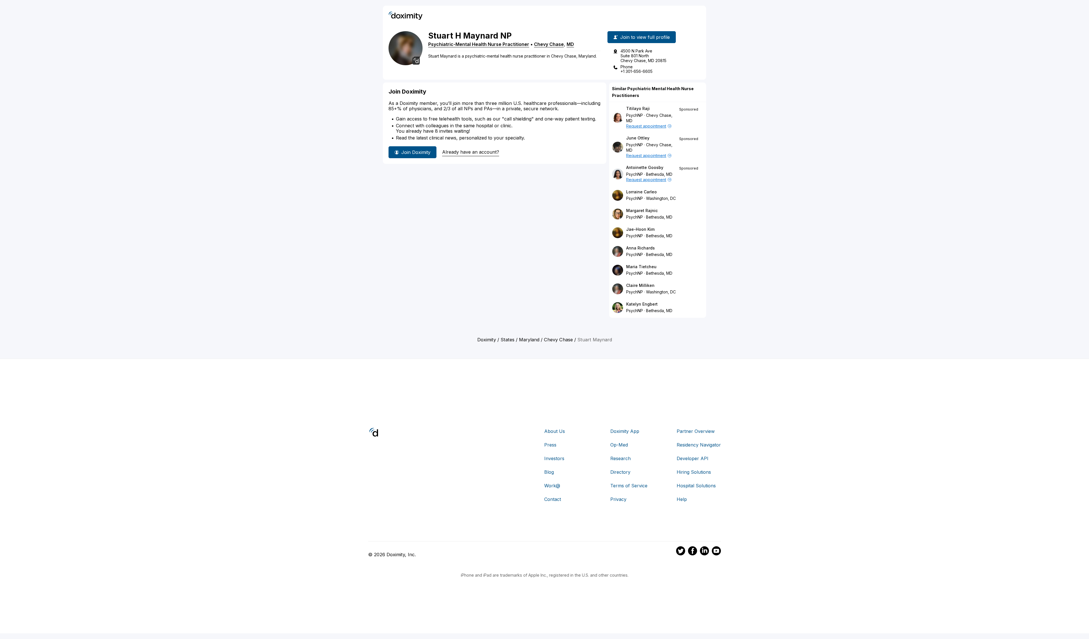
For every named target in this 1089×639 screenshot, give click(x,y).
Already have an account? (470, 152)
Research (620, 458)
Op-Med (619, 445)
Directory (620, 472)
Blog (549, 472)
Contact (552, 499)
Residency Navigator (699, 445)
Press (550, 445)
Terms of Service (628, 485)
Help (682, 499)
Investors (554, 458)
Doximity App (624, 431)
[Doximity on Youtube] (716, 552)
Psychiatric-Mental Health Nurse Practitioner (478, 44)
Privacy (618, 499)
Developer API (692, 458)
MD (570, 44)
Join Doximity (415, 152)
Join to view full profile (645, 37)
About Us (554, 431)
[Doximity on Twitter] (680, 552)
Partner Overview (696, 431)
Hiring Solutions (694, 472)
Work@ (552, 485)
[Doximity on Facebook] (692, 552)
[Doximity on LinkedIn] (704, 552)
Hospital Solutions (696, 485)
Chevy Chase (549, 44)
